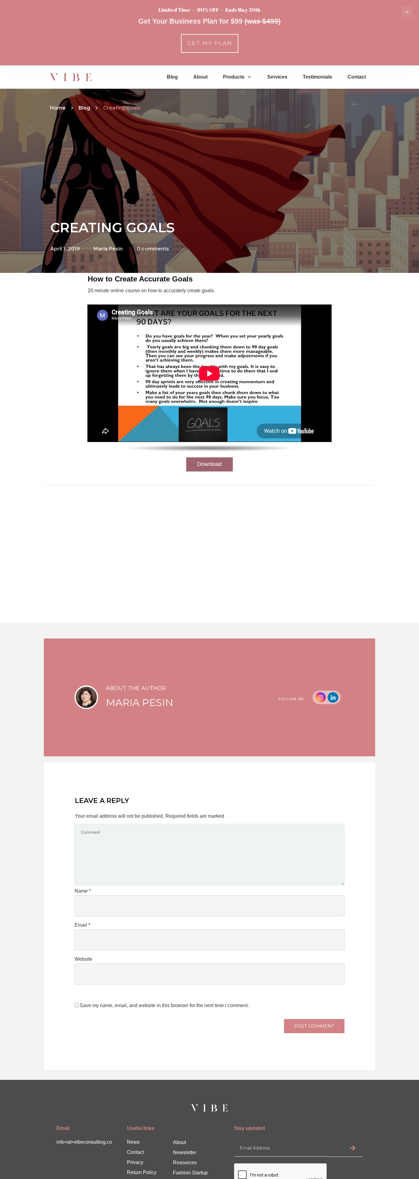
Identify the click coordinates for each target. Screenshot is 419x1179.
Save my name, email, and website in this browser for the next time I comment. (164, 1005)
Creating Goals (112, 227)
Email (82, 925)
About (179, 1142)
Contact (135, 1152)
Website (83, 959)
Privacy (135, 1162)
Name (83, 891)
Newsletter (184, 1152)
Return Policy (141, 1172)
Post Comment (314, 1026)
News (133, 1142)
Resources (185, 1162)
